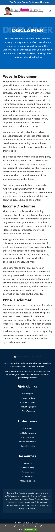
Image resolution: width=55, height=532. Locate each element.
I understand (30, 530)
